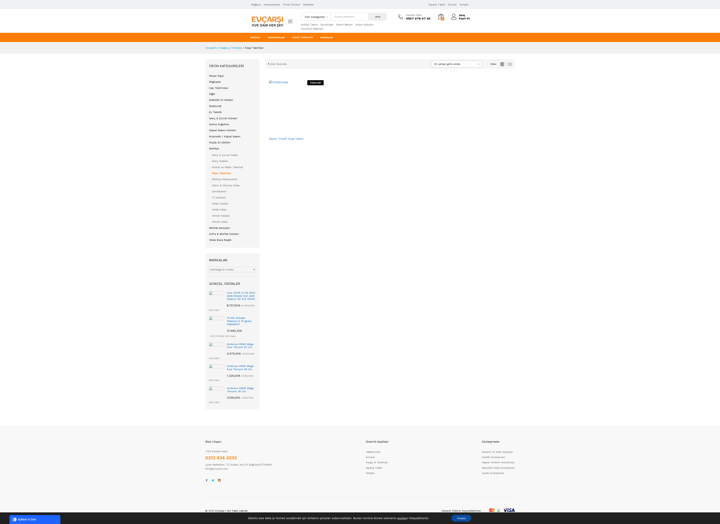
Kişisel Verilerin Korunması (498, 462)
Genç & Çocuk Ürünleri (223, 118)
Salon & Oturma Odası (226, 185)
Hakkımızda (373, 451)
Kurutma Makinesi (312, 28)
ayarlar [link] (401, 518)
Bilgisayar (215, 81)
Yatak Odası (219, 209)
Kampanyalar (272, 4)
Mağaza (256, 4)
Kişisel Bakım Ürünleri (222, 130)
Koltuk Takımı (309, 24)
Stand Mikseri (344, 24)
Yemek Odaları (221, 215)
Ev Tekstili (215, 112)
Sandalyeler (219, 191)
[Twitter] (213, 480)
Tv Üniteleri (219, 197)
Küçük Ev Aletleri (219, 142)
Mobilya (214, 148)
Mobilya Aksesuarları (224, 179)
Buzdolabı (327, 24)
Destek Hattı (414, 14)
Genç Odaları (220, 160)
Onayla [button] (461, 518)
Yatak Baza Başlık (220, 239)
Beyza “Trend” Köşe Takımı (286, 138)
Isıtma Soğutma (219, 124)
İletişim (464, 4)
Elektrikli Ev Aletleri (221, 99)
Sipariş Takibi (437, 4)
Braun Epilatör (365, 24)
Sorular (452, 4)
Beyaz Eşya (216, 75)
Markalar (308, 4)
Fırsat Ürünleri (291, 4)
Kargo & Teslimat (377, 462)
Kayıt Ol (464, 18)
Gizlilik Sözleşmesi (493, 457)
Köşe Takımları (221, 173)
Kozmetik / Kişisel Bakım (224, 136)
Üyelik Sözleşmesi (493, 473)
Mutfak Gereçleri (219, 227)
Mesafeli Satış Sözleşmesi (498, 467)
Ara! (377, 16)
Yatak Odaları (220, 203)
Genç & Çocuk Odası (225, 154)
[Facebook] (206, 480)
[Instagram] (219, 480)
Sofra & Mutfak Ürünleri (224, 233)
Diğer (212, 93)
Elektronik (215, 106)
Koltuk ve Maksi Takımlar (227, 167)
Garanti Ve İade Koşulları (497, 451)
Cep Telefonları (218, 87)
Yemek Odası (220, 221)
